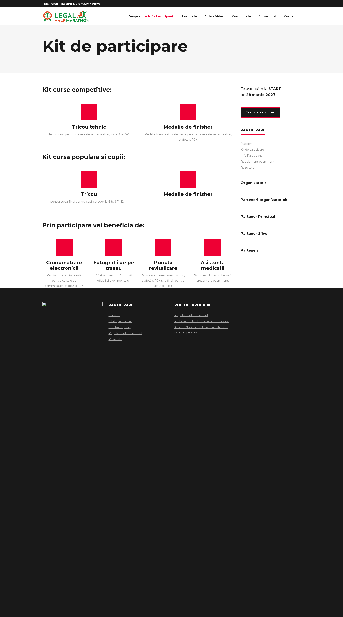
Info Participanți (252, 155)
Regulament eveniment (257, 161)
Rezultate (247, 167)
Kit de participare (252, 149)
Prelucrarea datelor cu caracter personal (201, 321)
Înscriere (246, 144)
